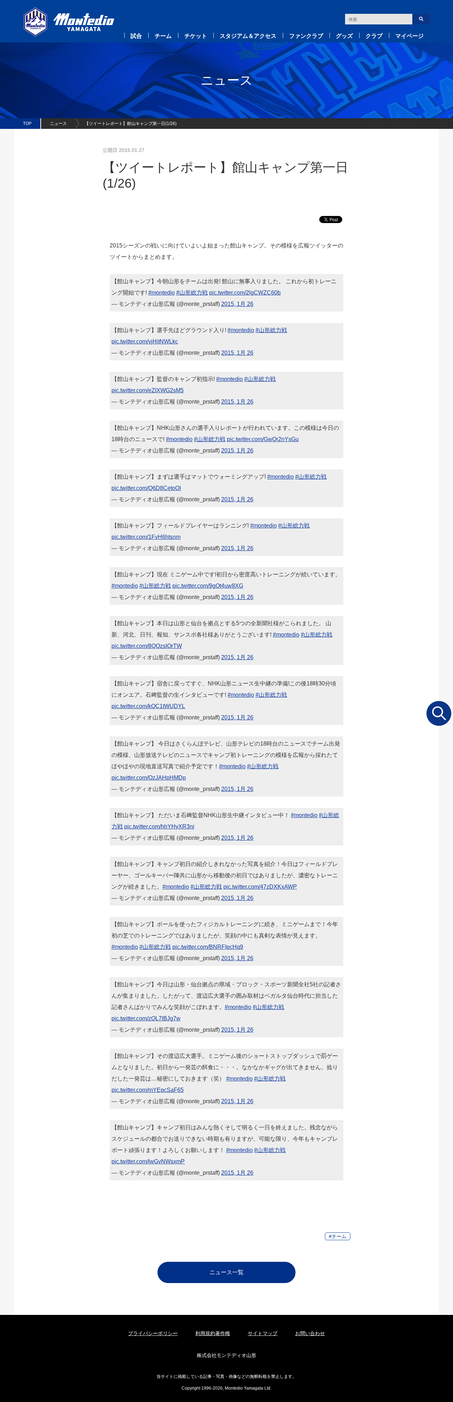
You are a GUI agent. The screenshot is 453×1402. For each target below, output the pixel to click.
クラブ (374, 36)
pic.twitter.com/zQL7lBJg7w (145, 1018)
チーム (163, 36)
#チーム (337, 1236)
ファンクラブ (306, 36)
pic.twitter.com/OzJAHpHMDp (148, 778)
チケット (195, 36)
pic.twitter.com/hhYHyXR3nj (159, 826)
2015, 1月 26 (237, 304)
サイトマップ (262, 1333)
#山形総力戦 (192, 293)
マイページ (409, 36)
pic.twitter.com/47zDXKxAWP (260, 887)
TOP (27, 123)
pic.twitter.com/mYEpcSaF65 (147, 1090)
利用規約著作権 (212, 1333)
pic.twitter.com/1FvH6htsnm (145, 537)
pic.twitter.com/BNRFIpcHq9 (207, 947)
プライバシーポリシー (153, 1333)
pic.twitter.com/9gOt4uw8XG (207, 586)
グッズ (344, 36)
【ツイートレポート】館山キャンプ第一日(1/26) (131, 123)
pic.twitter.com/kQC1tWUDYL (148, 706)
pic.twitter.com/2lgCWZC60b (245, 293)
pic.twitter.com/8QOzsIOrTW (146, 646)
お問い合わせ (310, 1333)
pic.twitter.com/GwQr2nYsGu (263, 439)
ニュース (58, 123)
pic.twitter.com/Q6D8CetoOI (146, 488)
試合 (136, 36)
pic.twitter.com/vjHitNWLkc (144, 341)
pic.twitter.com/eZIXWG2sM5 (147, 390)
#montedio (161, 293)
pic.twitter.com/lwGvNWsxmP (148, 1161)
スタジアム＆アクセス (248, 36)
